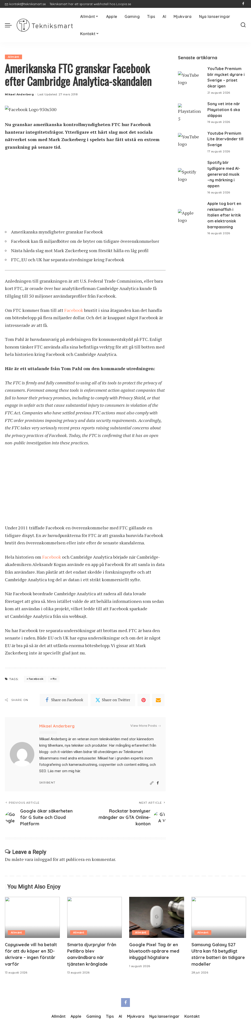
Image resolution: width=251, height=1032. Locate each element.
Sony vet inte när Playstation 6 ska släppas (223, 109)
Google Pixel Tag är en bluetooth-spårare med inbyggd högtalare (154, 951)
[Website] (152, 783)
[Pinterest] (144, 700)
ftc (54, 679)
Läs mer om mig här (64, 771)
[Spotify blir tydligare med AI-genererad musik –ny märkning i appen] (190, 177)
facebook (36, 679)
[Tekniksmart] (45, 25)
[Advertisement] (85, 191)
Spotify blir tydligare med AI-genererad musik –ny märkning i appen (223, 174)
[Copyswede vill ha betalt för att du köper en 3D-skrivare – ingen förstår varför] (32, 917)
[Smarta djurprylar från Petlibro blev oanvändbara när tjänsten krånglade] (94, 917)
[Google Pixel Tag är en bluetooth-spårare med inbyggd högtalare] (156, 917)
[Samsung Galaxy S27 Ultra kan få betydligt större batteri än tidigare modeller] (218, 917)
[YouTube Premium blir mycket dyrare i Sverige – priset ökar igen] (190, 80)
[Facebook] (243, 4)
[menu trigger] (11, 25)
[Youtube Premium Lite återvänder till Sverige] (190, 142)
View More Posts (143, 725)
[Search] (243, 25)
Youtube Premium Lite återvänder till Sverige (225, 139)
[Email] (158, 700)
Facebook (73, 310)
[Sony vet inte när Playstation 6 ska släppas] (190, 112)
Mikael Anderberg (19, 94)
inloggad (43, 859)
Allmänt (13, 56)
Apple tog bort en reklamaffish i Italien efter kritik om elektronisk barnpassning (224, 215)
